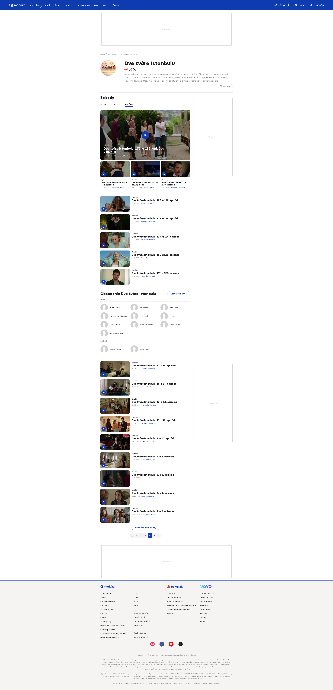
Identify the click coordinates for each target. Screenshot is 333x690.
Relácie (36, 5)
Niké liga (204, 605)
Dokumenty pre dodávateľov (112, 625)
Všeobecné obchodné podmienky (182, 605)
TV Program (83, 5)
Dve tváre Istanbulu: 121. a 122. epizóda (155, 255)
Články (126, 54)
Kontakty (171, 593)
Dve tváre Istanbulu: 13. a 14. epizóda (154, 402)
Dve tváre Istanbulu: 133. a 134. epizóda (114, 183)
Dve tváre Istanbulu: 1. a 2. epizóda (153, 511)
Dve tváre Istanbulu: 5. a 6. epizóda (153, 475)
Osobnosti (105, 605)
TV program (105, 593)
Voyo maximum (207, 593)
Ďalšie (116, 5)
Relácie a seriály (107, 601)
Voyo (105, 5)
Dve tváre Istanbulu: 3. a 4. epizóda (153, 493)
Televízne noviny (207, 597)
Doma (136, 593)
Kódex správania (107, 629)
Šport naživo (205, 609)
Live (96, 5)
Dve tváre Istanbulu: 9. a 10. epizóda (153, 438)
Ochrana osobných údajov (178, 609)
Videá (47, 5)
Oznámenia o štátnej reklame (113, 634)
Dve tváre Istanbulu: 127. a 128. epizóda (155, 200)
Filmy (202, 621)
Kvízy (69, 5)
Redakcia (171, 613)
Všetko (104, 105)
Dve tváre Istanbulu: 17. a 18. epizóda (154, 365)
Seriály (203, 617)
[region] (145, 106)
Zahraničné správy (175, 601)
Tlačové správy (107, 609)
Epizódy (134, 54)
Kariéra (103, 617)
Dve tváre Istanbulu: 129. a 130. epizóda (175, 183)
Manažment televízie (109, 638)
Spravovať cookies (142, 637)
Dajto (136, 597)
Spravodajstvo (206, 601)
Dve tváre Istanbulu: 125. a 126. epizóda (155, 218)
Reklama (104, 613)
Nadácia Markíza (141, 613)
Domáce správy (174, 597)
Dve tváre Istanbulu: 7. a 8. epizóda (153, 456)
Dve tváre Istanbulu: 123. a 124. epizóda (156, 236)
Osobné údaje (140, 633)
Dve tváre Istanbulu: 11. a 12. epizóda (154, 420)
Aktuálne (116, 105)
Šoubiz (58, 5)
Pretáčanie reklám (142, 621)
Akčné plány (105, 621)
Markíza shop (139, 625)
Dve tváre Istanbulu (115, 54)
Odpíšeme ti (139, 617)
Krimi (136, 601)
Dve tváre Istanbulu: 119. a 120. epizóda (155, 273)
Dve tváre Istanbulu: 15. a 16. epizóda (154, 384)
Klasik (136, 605)
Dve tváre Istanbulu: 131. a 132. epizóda (145, 183)
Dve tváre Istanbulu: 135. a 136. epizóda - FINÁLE (134, 150)
